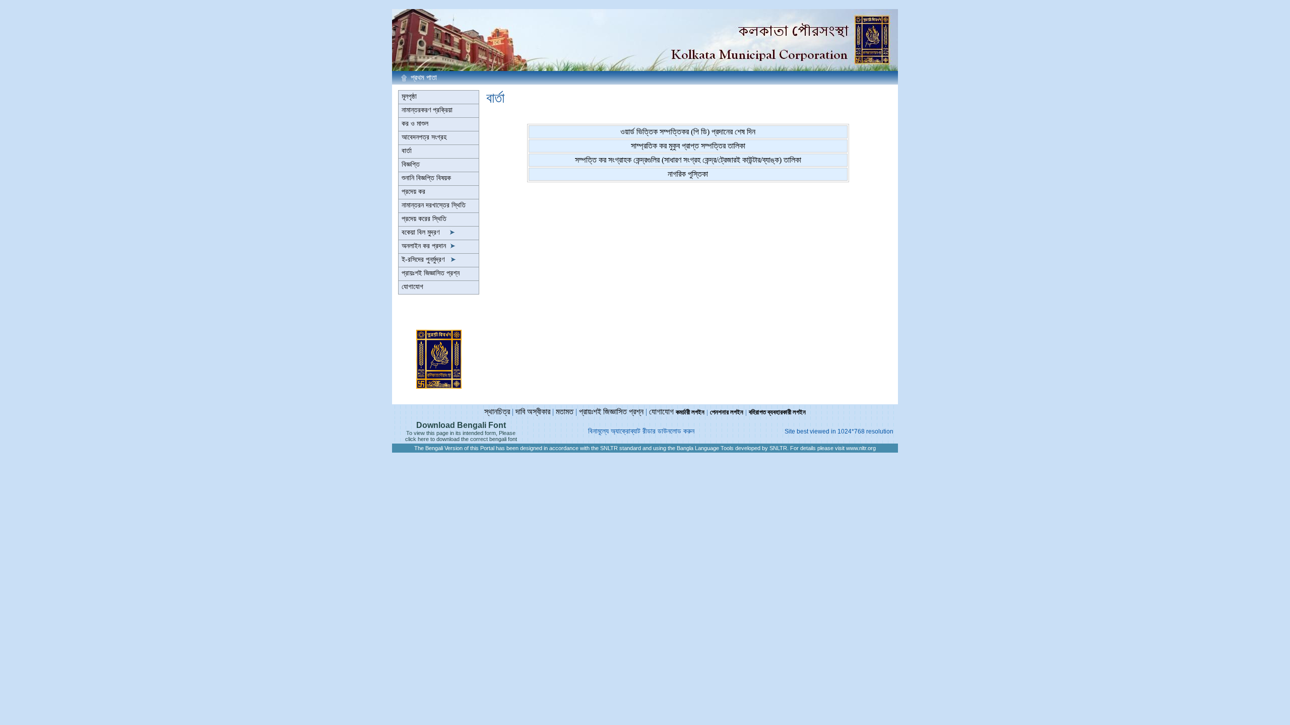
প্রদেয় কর (413, 191)
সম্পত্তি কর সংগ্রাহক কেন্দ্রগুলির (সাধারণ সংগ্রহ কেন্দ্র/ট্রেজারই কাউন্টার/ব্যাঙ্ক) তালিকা (688, 160)
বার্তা (407, 151)
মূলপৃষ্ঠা (409, 96)
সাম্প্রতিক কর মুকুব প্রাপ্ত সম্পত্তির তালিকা (688, 145)
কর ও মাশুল (415, 123)
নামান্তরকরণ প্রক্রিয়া (427, 110)
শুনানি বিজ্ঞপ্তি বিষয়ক (426, 178)
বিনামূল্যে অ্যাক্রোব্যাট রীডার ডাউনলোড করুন (641, 431)
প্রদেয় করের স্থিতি (424, 219)
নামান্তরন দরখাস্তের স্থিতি (434, 205)
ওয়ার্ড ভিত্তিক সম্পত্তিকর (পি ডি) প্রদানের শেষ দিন (687, 131)
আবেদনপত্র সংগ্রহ (424, 137)
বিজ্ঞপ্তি (411, 164)
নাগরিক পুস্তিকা (688, 174)
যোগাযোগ (412, 287)
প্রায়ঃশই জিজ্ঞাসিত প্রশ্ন (431, 273)
